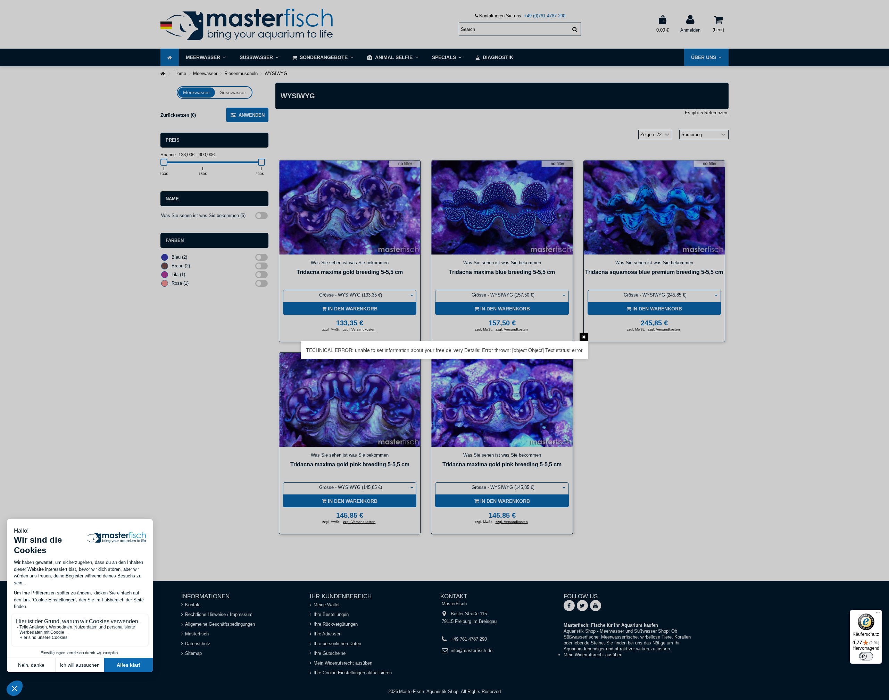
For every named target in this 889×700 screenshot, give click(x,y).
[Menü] (878, 614)
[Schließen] (584, 337)
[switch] (866, 656)
